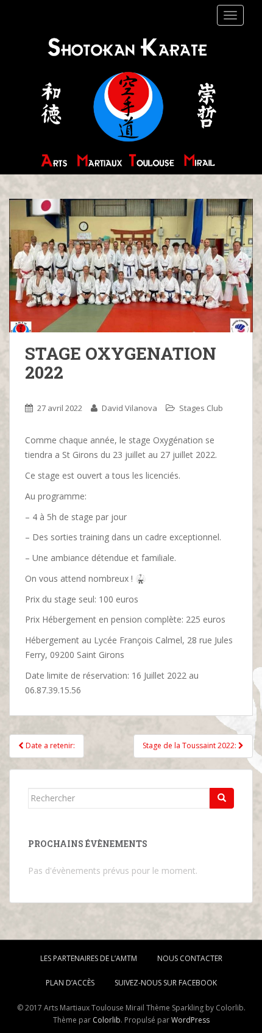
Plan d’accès (70, 983)
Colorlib (107, 1020)
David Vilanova (129, 407)
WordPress (190, 1020)
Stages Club (201, 407)
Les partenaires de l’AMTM (88, 958)
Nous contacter (189, 958)
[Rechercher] (222, 798)
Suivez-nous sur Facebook (166, 983)
